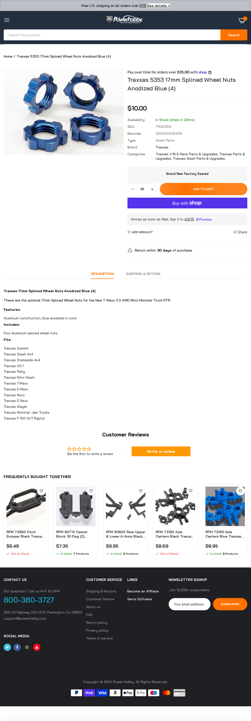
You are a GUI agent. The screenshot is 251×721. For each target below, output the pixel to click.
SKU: (131, 126)
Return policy (96, 622)
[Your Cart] (242, 20)
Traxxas (162, 147)
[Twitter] (7, 647)
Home (8, 56)
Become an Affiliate (143, 591)
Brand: (132, 147)
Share (242, 232)
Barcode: (134, 133)
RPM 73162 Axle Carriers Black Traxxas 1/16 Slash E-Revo (174, 534)
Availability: (136, 120)
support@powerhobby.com (25, 618)
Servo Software (139, 599)
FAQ (89, 615)
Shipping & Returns (101, 591)
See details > (158, 5)
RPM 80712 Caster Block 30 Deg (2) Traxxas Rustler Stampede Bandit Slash (72, 534)
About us (93, 607)
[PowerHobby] (124, 20)
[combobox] (112, 35)
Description (102, 274)
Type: (131, 140)
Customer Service (100, 599)
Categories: (136, 154)
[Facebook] (17, 647)
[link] (41, 491)
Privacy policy (97, 630)
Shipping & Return (143, 274)
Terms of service (99, 638)
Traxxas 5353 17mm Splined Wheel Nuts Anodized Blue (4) (181, 84)
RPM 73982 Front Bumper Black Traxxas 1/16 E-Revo (25, 534)
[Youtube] (36, 647)
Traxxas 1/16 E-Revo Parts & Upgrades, (187, 154)
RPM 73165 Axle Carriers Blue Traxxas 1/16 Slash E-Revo (223, 534)
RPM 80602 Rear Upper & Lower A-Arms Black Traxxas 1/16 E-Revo (125, 534)
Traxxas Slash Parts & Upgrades (199, 158)
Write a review (161, 451)
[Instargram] (27, 647)
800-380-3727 (29, 599)
